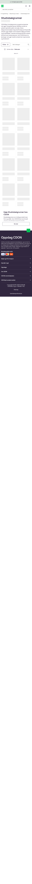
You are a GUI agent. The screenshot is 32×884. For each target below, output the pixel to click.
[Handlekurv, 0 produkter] (26, 6)
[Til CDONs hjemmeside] (2, 6)
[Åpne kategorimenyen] (29, 6)
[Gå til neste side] (26, 790)
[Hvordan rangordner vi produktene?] (4, 49)
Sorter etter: (10, 49)
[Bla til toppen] (28, 818)
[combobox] (16, 9)
